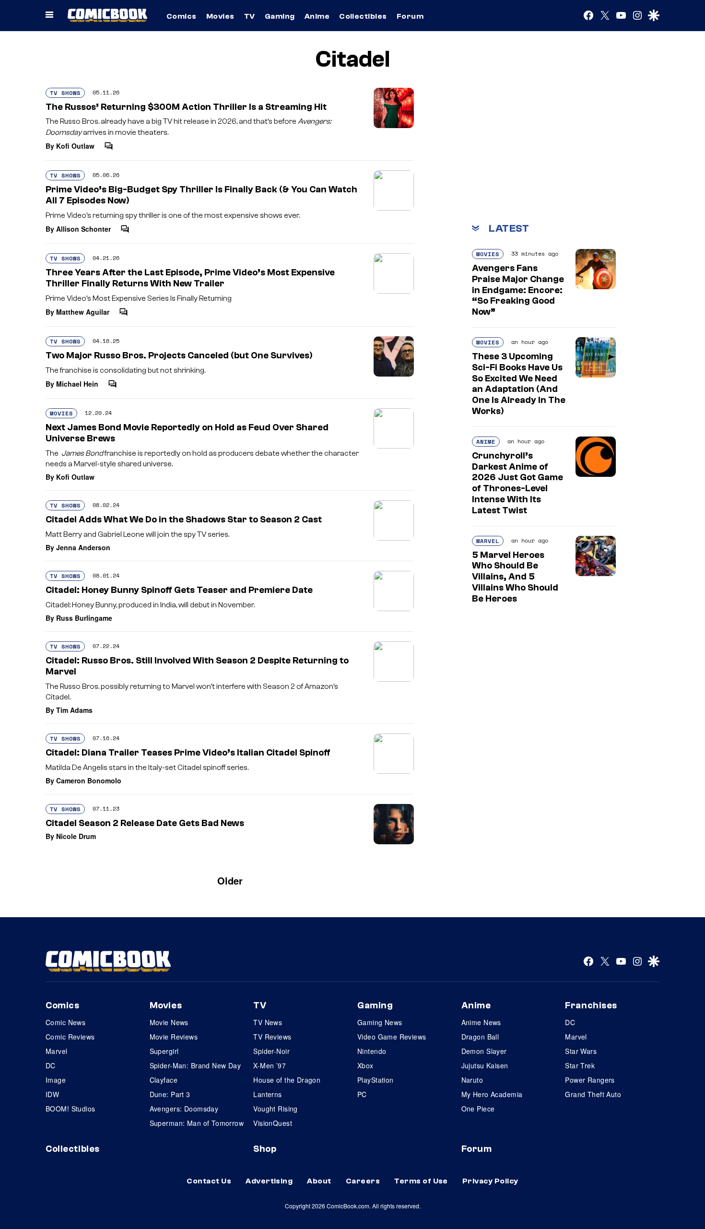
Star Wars (581, 1051)
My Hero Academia (492, 1094)
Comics (181, 16)
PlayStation (375, 1080)
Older (230, 880)
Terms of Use (421, 1181)
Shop (264, 1149)
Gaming (280, 16)
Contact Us (209, 1181)
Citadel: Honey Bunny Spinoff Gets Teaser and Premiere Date (179, 590)
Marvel (487, 541)
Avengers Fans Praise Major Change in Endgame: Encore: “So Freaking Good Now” (518, 290)
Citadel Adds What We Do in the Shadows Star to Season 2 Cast (184, 519)
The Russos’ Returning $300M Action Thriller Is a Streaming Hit (186, 107)
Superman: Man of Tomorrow (197, 1123)
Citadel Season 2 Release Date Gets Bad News (145, 823)
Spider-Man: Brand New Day (195, 1065)
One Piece (478, 1108)
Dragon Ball (480, 1036)
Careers (363, 1181)
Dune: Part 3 (170, 1094)
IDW (52, 1094)
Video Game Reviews (391, 1036)
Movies (220, 16)
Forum (410, 16)
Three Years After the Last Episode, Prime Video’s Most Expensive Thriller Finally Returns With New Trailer (190, 278)
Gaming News (379, 1022)
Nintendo (371, 1051)
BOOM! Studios (70, 1108)
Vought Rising (275, 1108)
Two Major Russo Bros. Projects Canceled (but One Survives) (179, 355)
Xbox (365, 1065)
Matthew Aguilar (82, 312)
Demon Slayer (484, 1051)
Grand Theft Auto (593, 1094)
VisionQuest (272, 1123)
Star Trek (580, 1065)
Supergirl (164, 1051)
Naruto (472, 1080)
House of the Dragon (286, 1080)
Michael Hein (77, 384)
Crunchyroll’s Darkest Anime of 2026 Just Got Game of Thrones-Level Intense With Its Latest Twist (517, 483)
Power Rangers (589, 1080)
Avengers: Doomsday (184, 1108)
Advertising (269, 1181)
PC (362, 1094)
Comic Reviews (70, 1036)
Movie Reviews (174, 1036)
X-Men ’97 (269, 1065)
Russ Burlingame (84, 618)
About (319, 1181)
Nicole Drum (76, 836)
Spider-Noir (271, 1051)
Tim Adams (74, 710)
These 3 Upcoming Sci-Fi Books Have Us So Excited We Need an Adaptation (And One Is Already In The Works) (518, 383)
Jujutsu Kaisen (484, 1065)
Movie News (169, 1022)
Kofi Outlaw (75, 146)
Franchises (591, 1005)
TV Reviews (272, 1036)
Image (56, 1080)
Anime (317, 16)
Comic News (65, 1022)
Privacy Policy (490, 1181)
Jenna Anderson (83, 547)
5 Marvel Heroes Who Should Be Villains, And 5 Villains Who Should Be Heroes (515, 577)
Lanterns (267, 1094)
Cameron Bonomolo (88, 780)
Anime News (481, 1022)
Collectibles (363, 16)
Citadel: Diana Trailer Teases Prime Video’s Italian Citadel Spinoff (188, 752)
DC (51, 1065)
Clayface (163, 1080)
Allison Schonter (83, 229)
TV (249, 16)
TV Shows (65, 93)
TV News (267, 1022)
